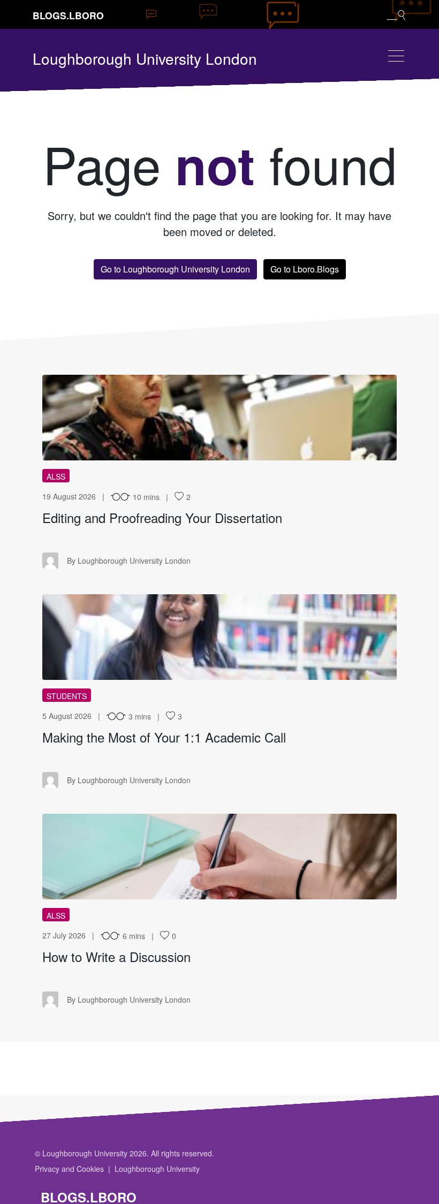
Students (67, 696)
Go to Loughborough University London (175, 269)
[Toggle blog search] (396, 14)
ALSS (56, 476)
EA (219, 417)
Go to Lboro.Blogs (304, 269)
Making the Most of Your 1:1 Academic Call (164, 737)
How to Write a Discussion (116, 956)
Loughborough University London (145, 58)
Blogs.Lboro (68, 15)
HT (219, 856)
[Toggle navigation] (396, 56)
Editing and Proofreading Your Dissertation (162, 517)
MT (219, 637)
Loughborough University (157, 1168)
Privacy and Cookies (69, 1168)
